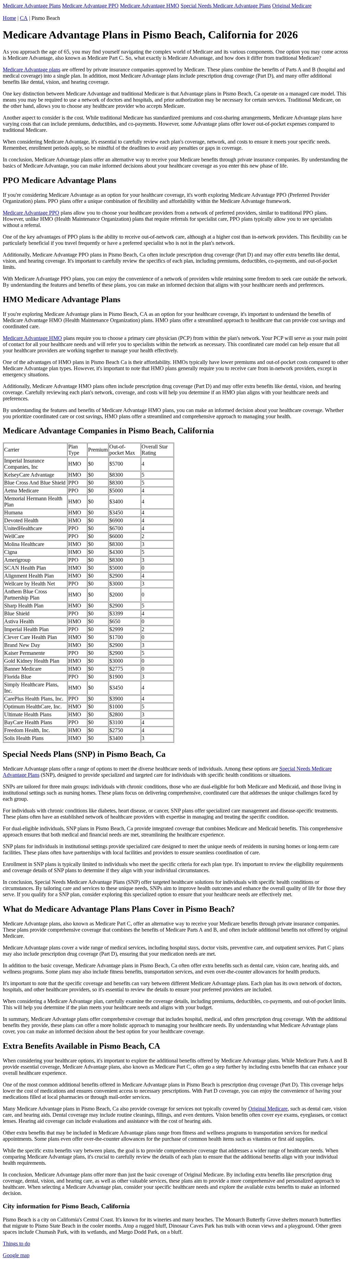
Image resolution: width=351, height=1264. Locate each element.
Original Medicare (292, 6)
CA (24, 18)
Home (9, 18)
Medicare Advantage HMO (149, 6)
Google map (16, 1255)
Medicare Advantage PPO (90, 6)
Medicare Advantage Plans (32, 6)
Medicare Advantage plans (31, 69)
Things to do (16, 1243)
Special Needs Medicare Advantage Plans (226, 6)
